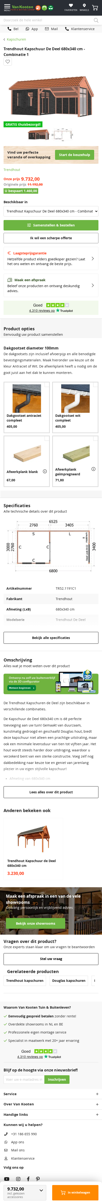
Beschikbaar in (16, 202)
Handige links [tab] (16, 1114)
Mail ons (18, 1150)
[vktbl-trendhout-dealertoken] (51, 693)
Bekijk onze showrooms (35, 923)
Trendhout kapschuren (24, 981)
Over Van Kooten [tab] (19, 1104)
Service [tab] (10, 1093)
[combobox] (51, 20)
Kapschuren (16, 39)
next (97, 849)
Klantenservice (23, 1158)
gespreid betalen (40, 1016)
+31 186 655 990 (24, 1134)
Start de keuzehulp (74, 155)
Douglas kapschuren (68, 981)
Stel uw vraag (51, 959)
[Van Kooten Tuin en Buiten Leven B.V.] (34, 7)
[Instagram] (18, 1180)
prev (4, 849)
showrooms (35, 1024)
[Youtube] (6, 1180)
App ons (17, 1142)
